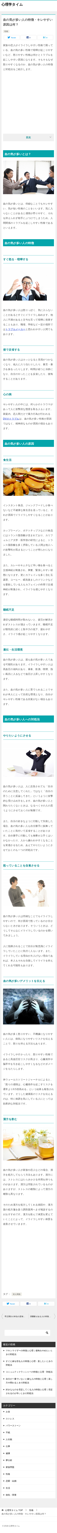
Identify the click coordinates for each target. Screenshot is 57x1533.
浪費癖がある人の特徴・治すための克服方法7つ (43, 1316)
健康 (8, 1453)
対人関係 (17, 1294)
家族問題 (10, 1467)
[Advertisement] (28, 101)
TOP (14, 1510)
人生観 (9, 1439)
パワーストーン (13, 1425)
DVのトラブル (11, 418)
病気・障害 (11, 1495)
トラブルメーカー (15, 329)
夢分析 (9, 1460)
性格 (6, 31)
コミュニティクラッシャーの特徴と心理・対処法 (29, 1372)
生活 (8, 1488)
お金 (8, 1411)
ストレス (10, 1418)
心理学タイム (12, 4)
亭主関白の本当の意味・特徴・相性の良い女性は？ (17, 1316)
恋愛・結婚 (11, 1481)
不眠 (8, 1432)
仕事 (8, 1446)
